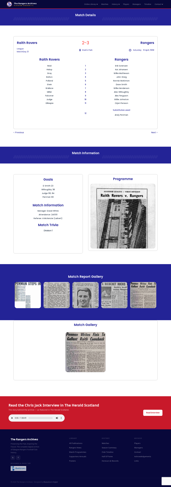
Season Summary (109, 447)
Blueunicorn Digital (51, 482)
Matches (104, 4)
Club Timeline (107, 452)
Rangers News (75, 447)
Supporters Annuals (77, 456)
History (115, 4)
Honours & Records (110, 461)
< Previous (18, 132)
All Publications (75, 443)
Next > (154, 132)
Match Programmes (77, 452)
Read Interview (153, 412)
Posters (72, 461)
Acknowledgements (142, 456)
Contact (158, 4)
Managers (137, 4)
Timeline (147, 4)
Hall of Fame (107, 456)
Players (126, 4)
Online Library (90, 4)
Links (136, 461)
